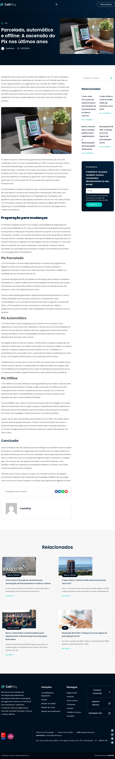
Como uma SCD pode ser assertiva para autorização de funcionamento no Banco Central (89, 106)
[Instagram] (112, 734)
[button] (56, 4)
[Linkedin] (112, 738)
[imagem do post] (29, 566)
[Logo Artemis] (110, 755)
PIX (6, 23)
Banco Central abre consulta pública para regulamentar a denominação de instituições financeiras (26, 636)
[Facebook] (112, 730)
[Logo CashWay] (8, 4)
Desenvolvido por (101, 755)
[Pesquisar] (111, 78)
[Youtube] (112, 742)
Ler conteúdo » (88, 120)
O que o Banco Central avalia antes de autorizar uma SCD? (106, 103)
